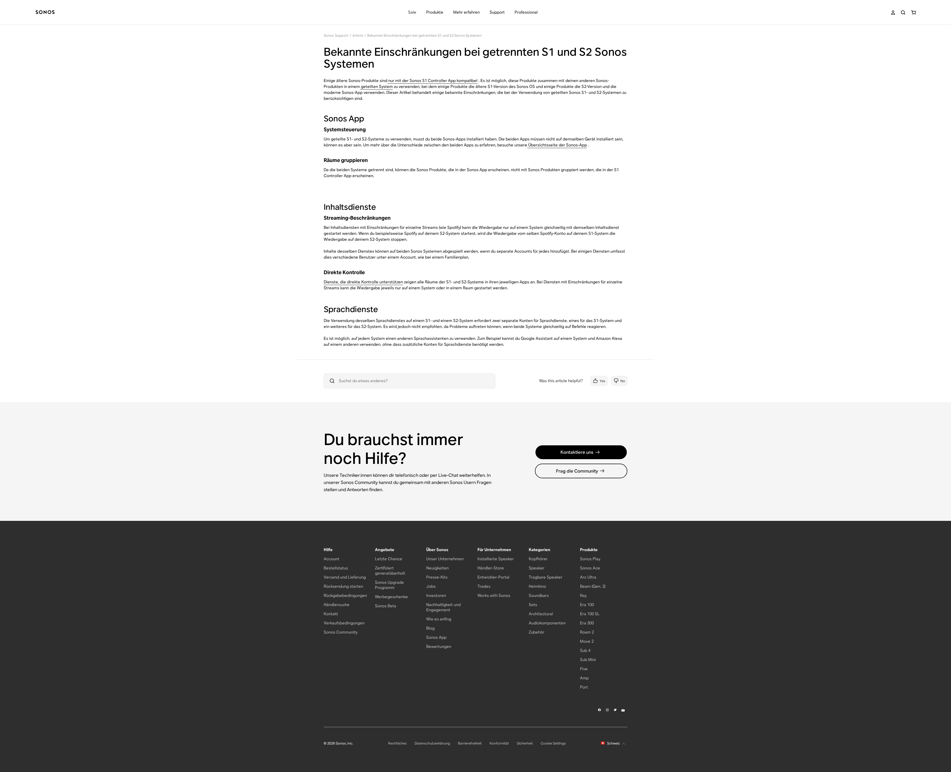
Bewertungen (438, 646)
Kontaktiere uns (576, 452)
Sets (533, 604)
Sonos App (436, 637)
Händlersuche (336, 604)
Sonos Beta (385, 606)
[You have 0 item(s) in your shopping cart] (913, 12)
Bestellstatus (336, 568)
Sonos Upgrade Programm (389, 585)
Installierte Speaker (495, 558)
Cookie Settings (553, 743)
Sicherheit (525, 743)
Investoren (436, 595)
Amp (584, 678)
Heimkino (537, 586)
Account (331, 558)
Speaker (536, 568)
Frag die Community (577, 471)
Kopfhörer (538, 558)
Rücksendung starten (343, 586)
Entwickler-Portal (493, 577)
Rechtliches (397, 743)
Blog (430, 628)
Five (584, 668)
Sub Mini (588, 659)
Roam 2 (587, 632)
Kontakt (331, 613)
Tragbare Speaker (545, 577)
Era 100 (587, 604)
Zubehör (536, 632)
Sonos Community (341, 632)
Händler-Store (490, 568)
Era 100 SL (590, 613)
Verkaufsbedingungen (344, 623)
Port (584, 687)
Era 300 (587, 623)
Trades (483, 586)
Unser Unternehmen (445, 558)
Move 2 (587, 641)
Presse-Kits (437, 577)
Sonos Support (336, 35)
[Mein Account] (893, 12)
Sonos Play (590, 558)
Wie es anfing (438, 619)
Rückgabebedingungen (345, 595)
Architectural (541, 613)
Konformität (499, 743)
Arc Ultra (588, 577)
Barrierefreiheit (470, 743)
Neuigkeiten (437, 568)
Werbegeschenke (391, 596)
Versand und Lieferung (345, 577)
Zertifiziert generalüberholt (390, 570)
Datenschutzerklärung (432, 743)
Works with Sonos (493, 595)
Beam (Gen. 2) (593, 586)
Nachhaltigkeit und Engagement (443, 607)
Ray (583, 595)
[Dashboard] (45, 12)
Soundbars (539, 595)
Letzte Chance (388, 558)
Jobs (431, 586)
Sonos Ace (590, 568)
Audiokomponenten (547, 623)
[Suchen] (903, 12)
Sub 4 (585, 650)
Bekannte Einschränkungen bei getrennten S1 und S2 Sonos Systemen (424, 35)
